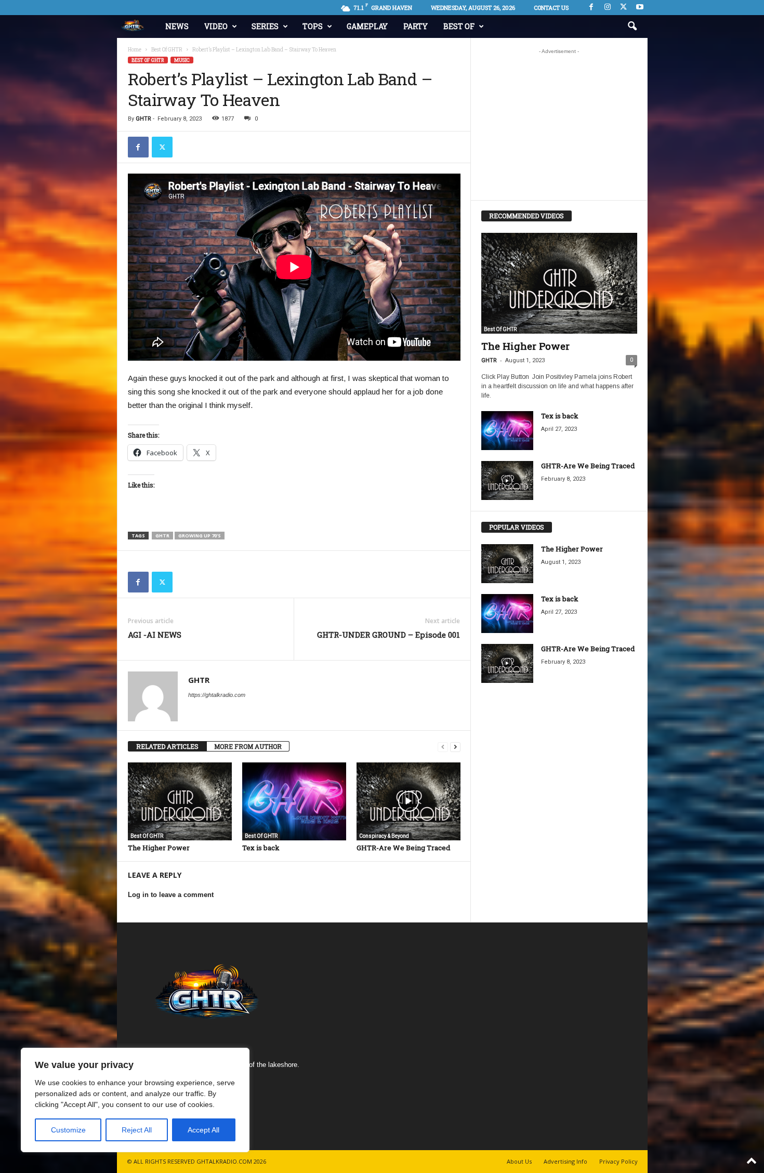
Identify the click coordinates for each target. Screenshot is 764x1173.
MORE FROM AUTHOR (248, 746)
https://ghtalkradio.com (216, 695)
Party (415, 26)
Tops (312, 26)
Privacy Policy (618, 1161)
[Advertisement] (559, 124)
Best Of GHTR (166, 49)
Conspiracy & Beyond (384, 836)
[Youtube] (640, 7)
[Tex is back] (294, 801)
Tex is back (261, 847)
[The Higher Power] (180, 801)
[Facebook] (591, 7)
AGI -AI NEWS (154, 634)
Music (182, 60)
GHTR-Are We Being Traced (403, 847)
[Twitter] (162, 147)
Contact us (551, 7)
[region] (135, 1100)
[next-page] (455, 746)
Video (216, 26)
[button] (632, 26)
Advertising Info (565, 1161)
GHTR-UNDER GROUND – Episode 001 (388, 634)
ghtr (162, 535)
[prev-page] (443, 746)
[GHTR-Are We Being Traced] (408, 801)
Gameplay (367, 26)
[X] (623, 7)
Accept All (203, 1130)
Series (265, 26)
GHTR (143, 118)
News (177, 26)
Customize (68, 1130)
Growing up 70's (199, 535)
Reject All (137, 1130)
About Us (519, 1161)
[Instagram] (607, 7)
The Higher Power (159, 847)
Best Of (459, 26)
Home (134, 49)
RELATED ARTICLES (167, 746)
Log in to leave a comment (171, 895)
